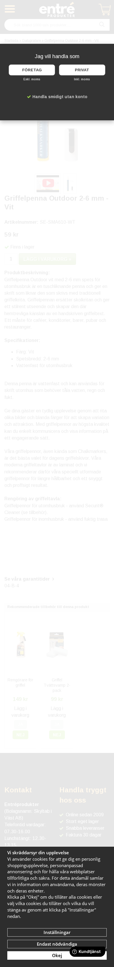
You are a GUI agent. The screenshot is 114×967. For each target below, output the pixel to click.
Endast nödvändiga (57, 944)
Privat (82, 70)
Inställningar (57, 932)
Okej (57, 955)
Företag (32, 70)
